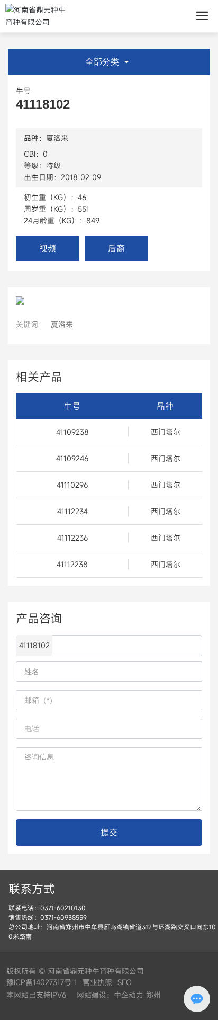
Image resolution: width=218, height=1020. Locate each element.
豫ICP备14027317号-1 (41, 982)
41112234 (72, 511)
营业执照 (97, 982)
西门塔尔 (165, 432)
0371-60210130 (63, 907)
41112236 (72, 538)
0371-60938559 (63, 917)
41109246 (72, 458)
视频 (47, 248)
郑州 (153, 995)
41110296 (72, 485)
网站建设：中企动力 (108, 995)
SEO (124, 982)
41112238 (72, 564)
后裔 (116, 248)
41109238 (72, 432)
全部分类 (103, 61)
